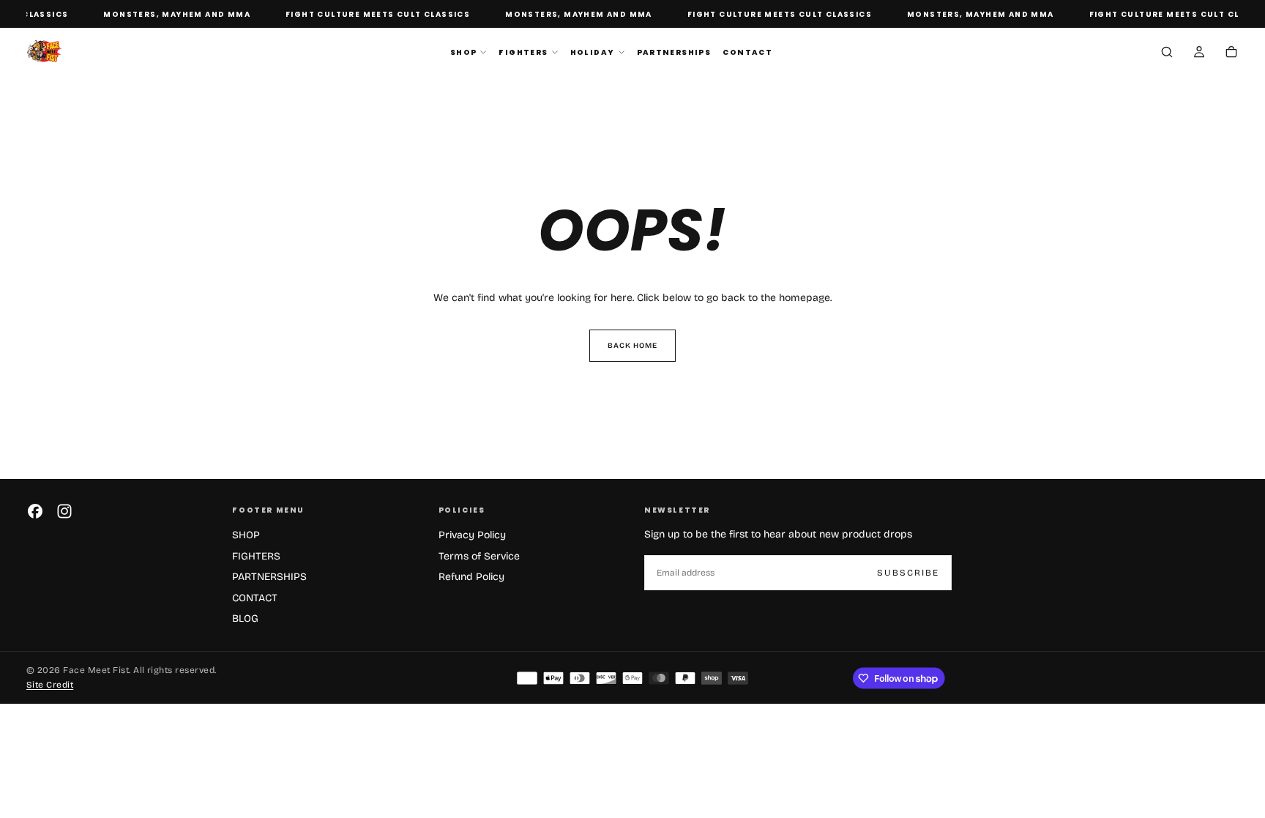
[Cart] (1231, 53)
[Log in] (1199, 53)
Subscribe (908, 573)
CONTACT (747, 52)
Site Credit (49, 685)
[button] (1167, 53)
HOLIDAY (592, 52)
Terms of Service (479, 556)
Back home (632, 345)
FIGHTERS (523, 52)
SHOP (463, 52)
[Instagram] (64, 511)
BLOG (245, 618)
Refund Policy (471, 576)
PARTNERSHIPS (674, 52)
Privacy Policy (472, 535)
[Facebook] (35, 511)
